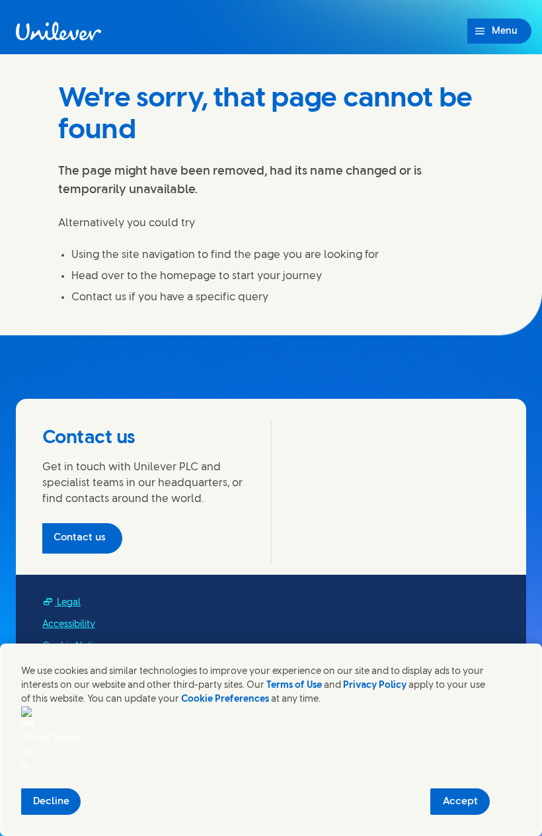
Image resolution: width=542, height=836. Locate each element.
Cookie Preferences (225, 699)
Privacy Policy (374, 685)
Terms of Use (294, 685)
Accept (460, 801)
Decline (51, 801)
